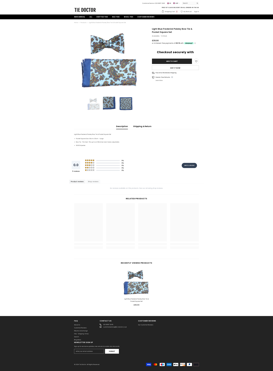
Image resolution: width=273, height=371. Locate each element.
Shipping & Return (142, 126)
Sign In (196, 11)
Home (76, 22)
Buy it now (175, 68)
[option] (110, 59)
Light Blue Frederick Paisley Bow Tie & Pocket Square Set (136, 300)
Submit (112, 351)
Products (83, 22)
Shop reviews (93, 181)
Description (122, 126)
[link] (88, 244)
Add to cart (172, 61)
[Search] (190, 3)
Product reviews (77, 181)
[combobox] (189, 3)
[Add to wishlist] (196, 61)
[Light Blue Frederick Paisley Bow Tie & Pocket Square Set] (136, 281)
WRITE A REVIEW (189, 165)
